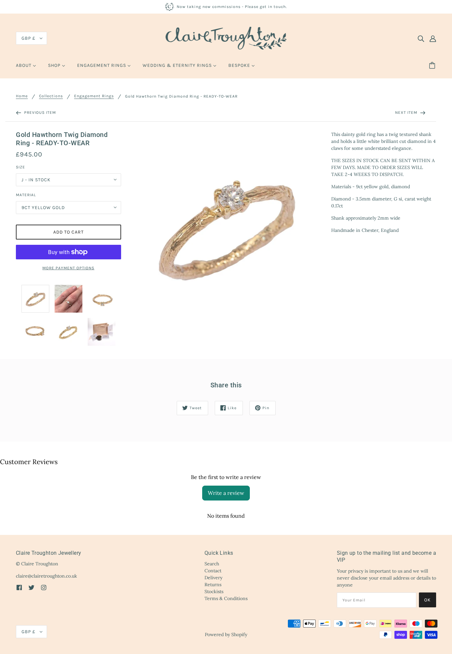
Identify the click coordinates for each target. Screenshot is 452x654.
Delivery (213, 578)
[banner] (226, 38)
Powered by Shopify (226, 634)
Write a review (226, 493)
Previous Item (39, 112)
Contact (212, 571)
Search (211, 564)
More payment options (68, 268)
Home (22, 96)
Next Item (407, 112)
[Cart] (433, 65)
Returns (212, 585)
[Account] (433, 38)
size (20, 167)
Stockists (213, 591)
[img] (421, 38)
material (26, 195)
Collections (51, 96)
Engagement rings (94, 96)
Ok (427, 600)
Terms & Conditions (226, 598)
